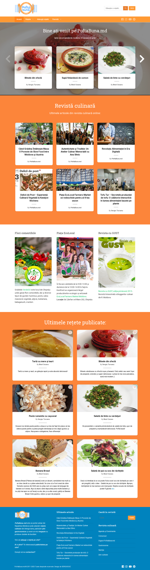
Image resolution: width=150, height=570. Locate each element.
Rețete (28, 19)
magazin (42, 532)
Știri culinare (103, 555)
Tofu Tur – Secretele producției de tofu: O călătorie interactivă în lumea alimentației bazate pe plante (72, 555)
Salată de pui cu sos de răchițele (107, 470)
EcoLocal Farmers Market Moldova (71, 296)
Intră (132, 8)
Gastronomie (103, 545)
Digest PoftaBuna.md (106, 541)
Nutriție (101, 550)
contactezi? (30, 552)
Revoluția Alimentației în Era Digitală (70, 533)
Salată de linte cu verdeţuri (107, 416)
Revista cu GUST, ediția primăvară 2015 (115, 291)
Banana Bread (43, 470)
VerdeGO (27, 290)
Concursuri (102, 536)
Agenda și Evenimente (107, 531)
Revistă (55, 19)
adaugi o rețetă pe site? (30, 540)
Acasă (19, 19)
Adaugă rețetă (43, 19)
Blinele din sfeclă (107, 361)
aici (113, 489)
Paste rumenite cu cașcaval (43, 416)
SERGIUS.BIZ (66, 567)
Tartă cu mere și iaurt (42, 361)
